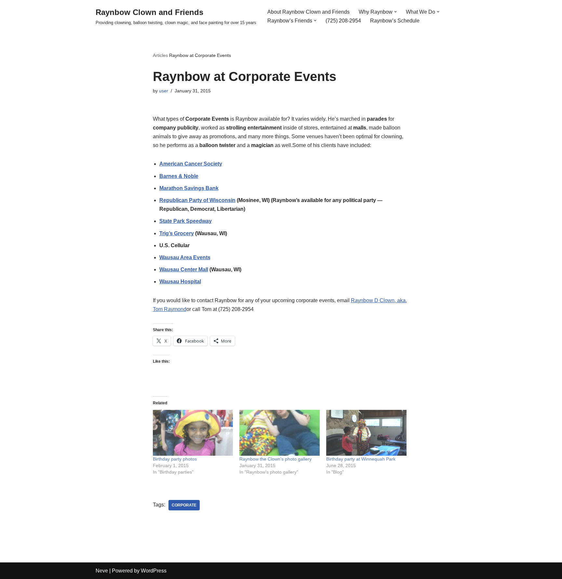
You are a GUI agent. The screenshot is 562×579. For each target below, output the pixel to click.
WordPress (154, 570)
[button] (395, 11)
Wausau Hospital (180, 281)
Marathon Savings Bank (189, 188)
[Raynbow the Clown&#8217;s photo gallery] (279, 433)
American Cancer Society (190, 164)
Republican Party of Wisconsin (197, 200)
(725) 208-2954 (343, 20)
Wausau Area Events (184, 257)
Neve (102, 570)
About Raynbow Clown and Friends (308, 12)
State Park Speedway (185, 221)
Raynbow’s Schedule (395, 20)
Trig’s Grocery (176, 233)
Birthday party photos (175, 459)
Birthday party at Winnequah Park (360, 459)
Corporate (184, 505)
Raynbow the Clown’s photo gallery (275, 459)
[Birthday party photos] (193, 433)
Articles (160, 55)
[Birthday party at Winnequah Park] (366, 433)
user (163, 90)
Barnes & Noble (178, 176)
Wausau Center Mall (183, 269)
